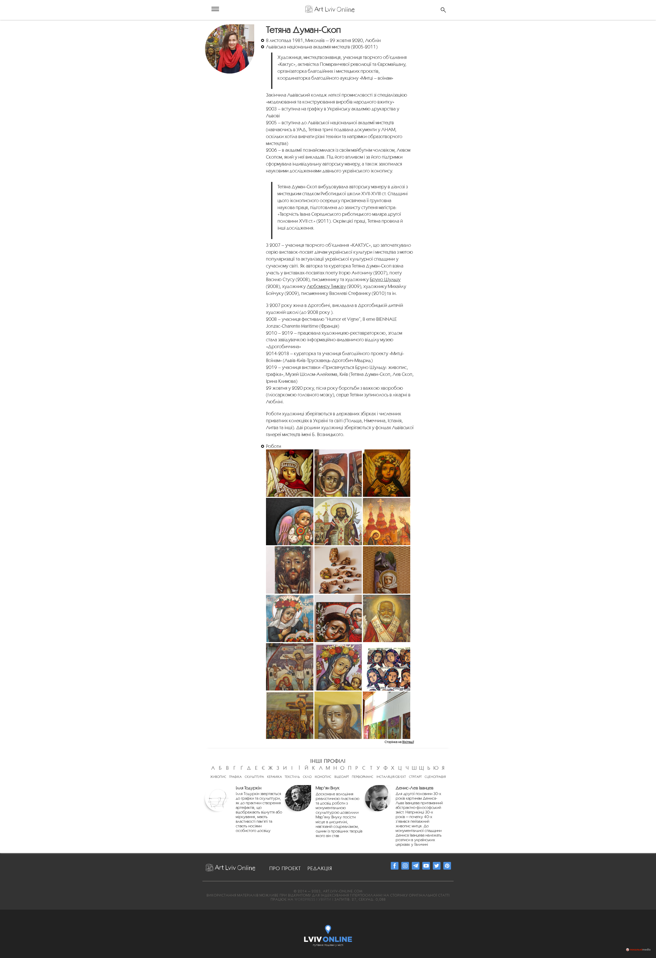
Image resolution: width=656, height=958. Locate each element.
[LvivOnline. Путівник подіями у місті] (328, 932)
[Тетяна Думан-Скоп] (230, 27)
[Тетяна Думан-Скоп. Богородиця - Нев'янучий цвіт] (338, 667)
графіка (235, 777)
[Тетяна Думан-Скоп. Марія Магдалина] (338, 715)
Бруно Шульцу (385, 279)
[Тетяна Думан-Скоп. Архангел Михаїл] (289, 473)
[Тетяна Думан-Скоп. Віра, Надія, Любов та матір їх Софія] (289, 618)
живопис (218, 777)
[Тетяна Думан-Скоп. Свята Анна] (386, 570)
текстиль (292, 777)
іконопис (323, 777)
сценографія (435, 777)
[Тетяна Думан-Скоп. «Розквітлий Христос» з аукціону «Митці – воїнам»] (289, 570)
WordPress (304, 899)
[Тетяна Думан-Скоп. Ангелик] (386, 473)
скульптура (254, 777)
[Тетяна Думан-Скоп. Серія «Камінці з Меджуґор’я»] (338, 570)
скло (307, 777)
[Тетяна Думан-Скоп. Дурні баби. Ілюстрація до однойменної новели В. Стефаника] (386, 667)
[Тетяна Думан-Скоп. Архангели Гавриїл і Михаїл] (338, 473)
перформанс (362, 777)
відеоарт (341, 777)
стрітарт (415, 777)
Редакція (320, 868)
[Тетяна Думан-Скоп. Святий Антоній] (338, 618)
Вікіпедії (408, 742)
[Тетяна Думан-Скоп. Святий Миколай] (386, 618)
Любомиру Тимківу (326, 286)
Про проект (285, 868)
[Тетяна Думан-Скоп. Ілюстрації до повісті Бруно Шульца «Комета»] (386, 715)
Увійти (325, 899)
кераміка (274, 777)
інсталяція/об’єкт (391, 777)
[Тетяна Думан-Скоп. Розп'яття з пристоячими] (289, 667)
